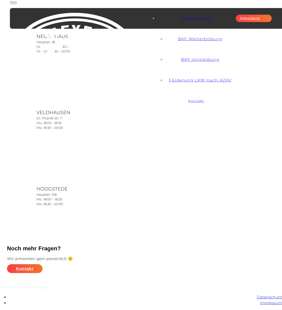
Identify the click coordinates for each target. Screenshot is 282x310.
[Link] (79, 95)
